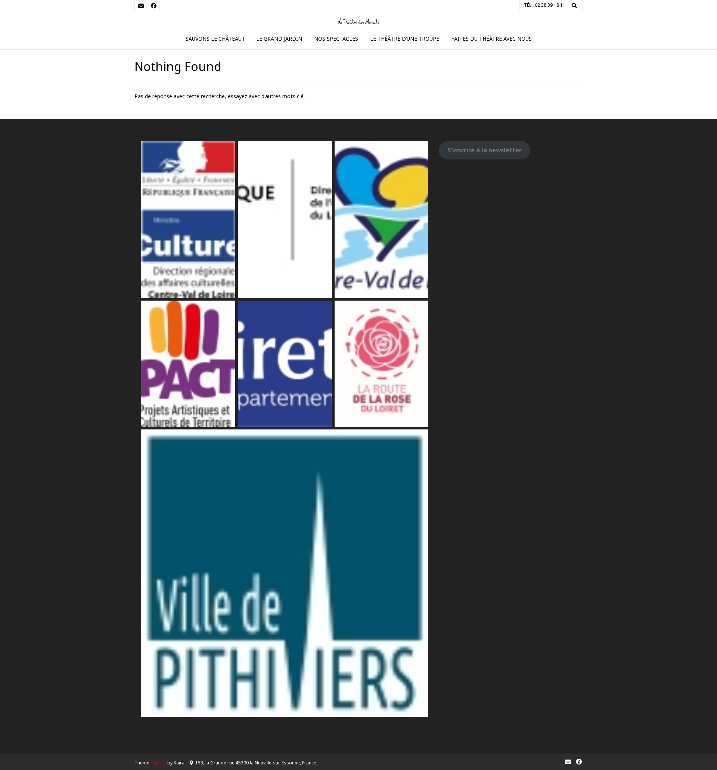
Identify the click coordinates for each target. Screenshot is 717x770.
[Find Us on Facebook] (153, 6)
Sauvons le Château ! (215, 38)
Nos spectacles (336, 38)
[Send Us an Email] (140, 6)
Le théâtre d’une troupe (404, 38)
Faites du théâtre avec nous (491, 38)
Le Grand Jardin (279, 38)
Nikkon (159, 763)
